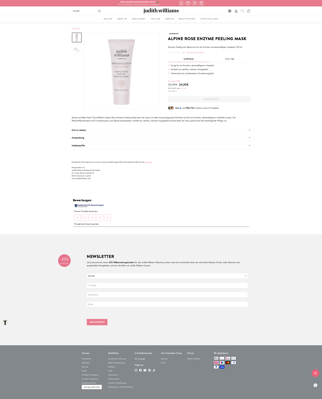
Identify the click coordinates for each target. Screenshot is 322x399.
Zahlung (111, 366)
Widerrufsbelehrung (116, 362)
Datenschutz (113, 378)
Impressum (113, 374)
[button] (315, 385)
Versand (183, 88)
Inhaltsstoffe (78, 145)
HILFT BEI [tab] (230, 59)
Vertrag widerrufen (92, 387)
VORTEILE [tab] (188, 59)
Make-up (122, 19)
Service (169, 19)
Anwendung (78, 137)
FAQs (84, 370)
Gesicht (108, 19)
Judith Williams (209, 19)
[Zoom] (121, 70)
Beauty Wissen (187, 19)
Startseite (76, 28)
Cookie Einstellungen (117, 383)
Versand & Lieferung (117, 358)
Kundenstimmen (89, 383)
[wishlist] (242, 11)
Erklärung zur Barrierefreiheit (120, 387)
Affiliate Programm (90, 374)
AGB (110, 370)
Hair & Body (139, 19)
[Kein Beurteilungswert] (175, 52)
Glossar (85, 366)
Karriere (164, 358)
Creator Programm (90, 378)
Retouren (86, 362)
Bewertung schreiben (195, 52)
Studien (149, 162)
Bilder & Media (193, 358)
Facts (163, 362)
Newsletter (86, 358)
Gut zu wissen (79, 130)
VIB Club (155, 19)
